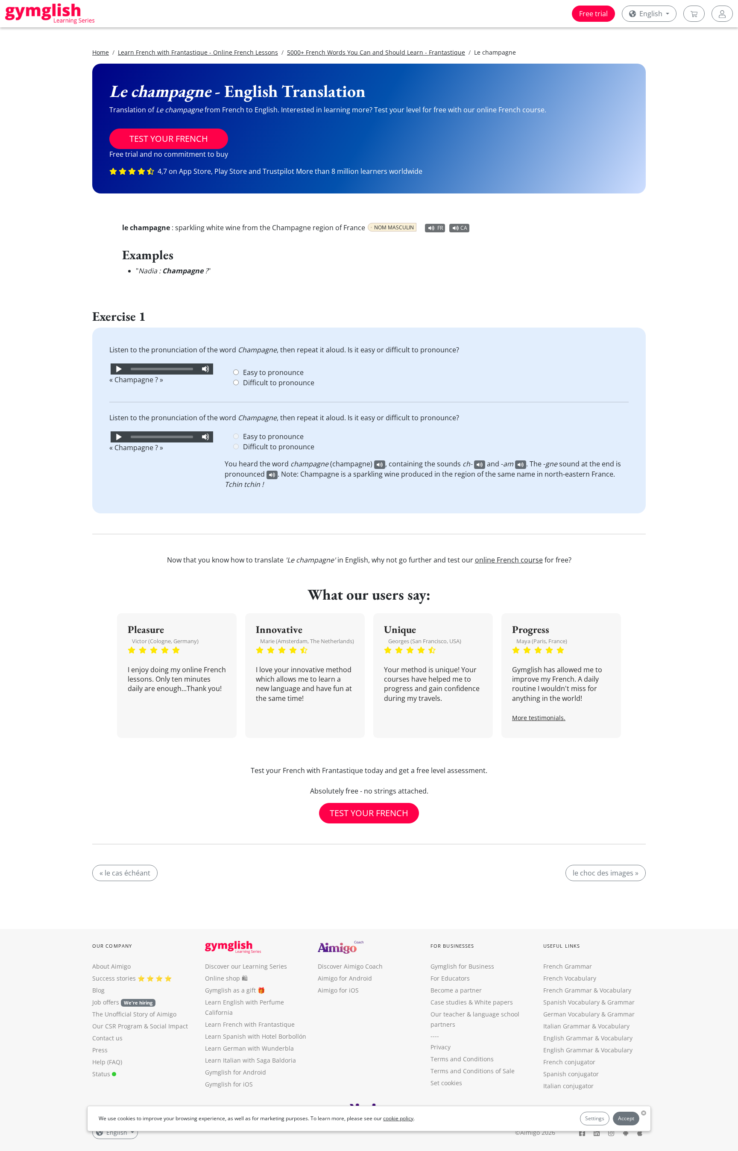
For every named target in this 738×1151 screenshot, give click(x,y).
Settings (594, 1118)
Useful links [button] (561, 946)
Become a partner (456, 990)
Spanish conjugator (571, 1074)
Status (102, 1074)
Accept (626, 1118)
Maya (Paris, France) (541, 641)
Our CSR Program (117, 1026)
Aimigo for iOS (338, 990)
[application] (162, 369)
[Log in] (722, 14)
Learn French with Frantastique (250, 1024)
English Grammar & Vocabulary (588, 1050)
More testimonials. (538, 718)
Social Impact (169, 1026)
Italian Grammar (566, 1026)
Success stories (114, 978)
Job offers (122, 1002)
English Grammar (568, 1038)
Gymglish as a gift (230, 990)
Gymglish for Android (235, 1072)
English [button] (651, 13)
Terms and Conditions (462, 1059)
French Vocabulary (569, 978)
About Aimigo (111, 966)
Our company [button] (112, 946)
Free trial (593, 13)
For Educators (450, 978)
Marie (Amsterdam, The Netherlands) (307, 641)
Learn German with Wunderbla (249, 1048)
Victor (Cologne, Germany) (165, 641)
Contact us (107, 1038)
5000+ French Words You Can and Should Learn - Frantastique (376, 52)
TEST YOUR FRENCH (168, 138)
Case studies (448, 1002)
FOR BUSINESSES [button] (452, 946)
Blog (98, 990)
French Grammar (567, 966)
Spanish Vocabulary (571, 1002)
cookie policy (398, 1118)
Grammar (621, 1002)
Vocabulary (614, 1026)
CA (463, 227)
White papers (493, 1002)
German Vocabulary (571, 1014)
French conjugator (569, 1062)
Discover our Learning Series (246, 966)
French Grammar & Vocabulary (587, 990)
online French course (509, 560)
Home (100, 52)
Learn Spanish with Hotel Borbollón (255, 1036)
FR (440, 227)
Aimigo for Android (345, 978)
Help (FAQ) (107, 1062)
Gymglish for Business (462, 966)
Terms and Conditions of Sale (472, 1071)
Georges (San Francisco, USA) (424, 641)
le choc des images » (605, 873)
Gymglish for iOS (229, 1084)
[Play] (118, 369)
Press (100, 1050)
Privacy (440, 1047)
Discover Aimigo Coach (350, 966)
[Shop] (694, 14)
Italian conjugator (568, 1086)
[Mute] (205, 369)
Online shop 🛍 (226, 978)
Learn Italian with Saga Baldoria (250, 1060)
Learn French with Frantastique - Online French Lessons (198, 52)
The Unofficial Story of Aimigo (134, 1014)
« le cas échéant (125, 873)
